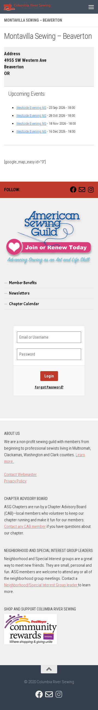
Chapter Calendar (24, 304)
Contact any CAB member (25, 526)
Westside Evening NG (31, 108)
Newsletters (19, 293)
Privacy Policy (15, 481)
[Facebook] (73, 189)
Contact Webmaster (20, 474)
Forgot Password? (49, 387)
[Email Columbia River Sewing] (82, 189)
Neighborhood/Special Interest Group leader (41, 585)
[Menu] (91, 7)
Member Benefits (23, 283)
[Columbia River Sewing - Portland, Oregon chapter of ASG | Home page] (36, 6)
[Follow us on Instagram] (90, 189)
